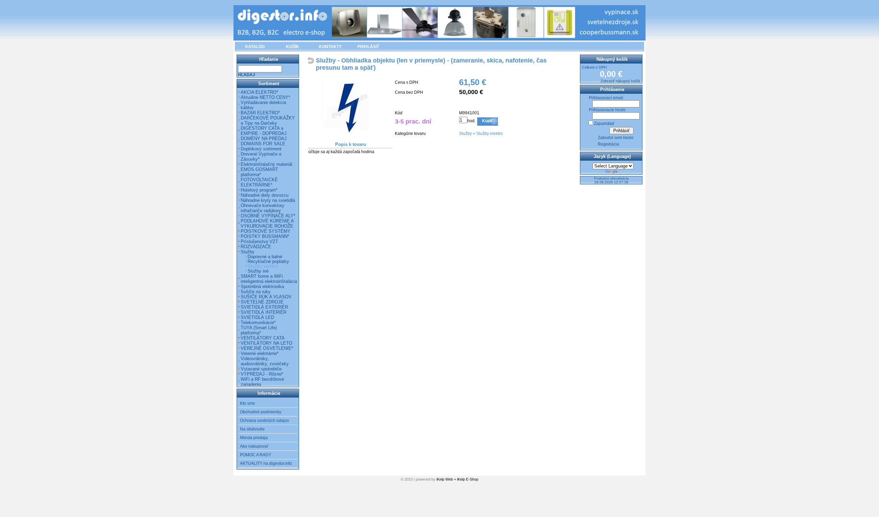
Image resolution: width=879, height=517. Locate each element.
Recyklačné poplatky (268, 261)
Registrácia (608, 144)
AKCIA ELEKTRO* (259, 92)
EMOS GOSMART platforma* (259, 172)
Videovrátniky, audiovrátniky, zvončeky (265, 361)
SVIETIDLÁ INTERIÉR (263, 312)
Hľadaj (246, 74)
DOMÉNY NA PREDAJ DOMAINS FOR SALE (264, 141)
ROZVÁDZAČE (256, 246)
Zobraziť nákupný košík (620, 81)
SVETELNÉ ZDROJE (262, 302)
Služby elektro (489, 133)
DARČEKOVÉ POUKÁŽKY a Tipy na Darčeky (268, 120)
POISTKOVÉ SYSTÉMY (265, 231)
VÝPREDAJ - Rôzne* (262, 374)
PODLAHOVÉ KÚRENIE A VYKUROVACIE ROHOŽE (267, 223)
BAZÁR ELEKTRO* (260, 112)
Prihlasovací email (606, 97)
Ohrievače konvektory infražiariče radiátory (262, 208)
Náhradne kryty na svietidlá (268, 200)
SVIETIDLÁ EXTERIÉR (264, 307)
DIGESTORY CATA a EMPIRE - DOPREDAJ (264, 131)
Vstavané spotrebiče (261, 368)
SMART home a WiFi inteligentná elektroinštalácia (269, 279)
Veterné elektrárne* (259, 353)
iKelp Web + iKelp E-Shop (457, 479)
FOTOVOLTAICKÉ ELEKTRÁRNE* (259, 182)
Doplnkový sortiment (261, 148)
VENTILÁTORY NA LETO (266, 343)
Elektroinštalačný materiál (266, 164)
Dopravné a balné (265, 256)
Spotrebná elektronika (262, 286)
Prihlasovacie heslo (607, 109)
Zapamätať (604, 123)
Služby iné (258, 271)
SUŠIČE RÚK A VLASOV (266, 296)
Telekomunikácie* (258, 322)
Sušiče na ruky (256, 291)
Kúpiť (487, 120)
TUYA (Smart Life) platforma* (259, 330)
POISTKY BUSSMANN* (265, 236)
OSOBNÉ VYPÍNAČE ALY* (268, 215)
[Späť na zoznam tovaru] (311, 61)
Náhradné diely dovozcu (264, 195)
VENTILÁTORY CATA (263, 338)
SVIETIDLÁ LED (257, 317)
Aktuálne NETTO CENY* (265, 97)
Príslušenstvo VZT (259, 241)
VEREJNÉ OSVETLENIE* (267, 348)
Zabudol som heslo (615, 137)
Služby (465, 133)
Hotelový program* (259, 190)
